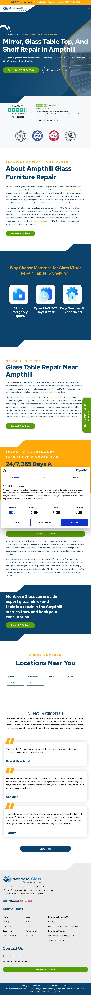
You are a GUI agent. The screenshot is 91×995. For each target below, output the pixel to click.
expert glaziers (69, 190)
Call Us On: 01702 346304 (21, 70)
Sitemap (29, 935)
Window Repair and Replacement (62, 935)
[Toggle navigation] (87, 9)
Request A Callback (57, 70)
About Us (7, 926)
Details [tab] (45, 478)
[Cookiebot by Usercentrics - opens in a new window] (78, 471)
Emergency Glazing (56, 931)
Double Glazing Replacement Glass (63, 926)
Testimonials (8, 931)
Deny (17, 522)
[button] (37, 325)
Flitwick (70, 677)
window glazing (51, 392)
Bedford (10, 677)
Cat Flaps (52, 921)
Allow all (74, 522)
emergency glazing (39, 221)
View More (45, 848)
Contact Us (30, 926)
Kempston (11, 682)
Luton (29, 682)
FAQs (28, 917)
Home (5, 34)
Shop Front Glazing (56, 940)
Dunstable (51, 677)
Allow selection (45, 522)
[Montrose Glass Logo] (15, 8)
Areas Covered (9, 935)
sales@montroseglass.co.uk (18, 961)
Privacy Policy (31, 931)
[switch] (34, 512)
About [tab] (75, 478)
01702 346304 (12, 956)
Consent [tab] (15, 478)
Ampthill (20, 34)
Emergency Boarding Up (58, 917)
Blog (28, 921)
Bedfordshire (32, 677)
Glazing (12, 34)
